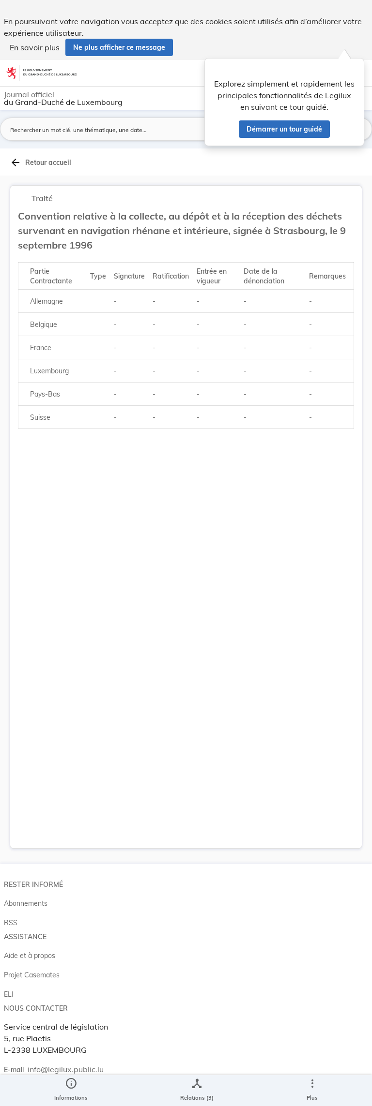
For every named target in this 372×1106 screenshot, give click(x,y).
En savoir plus (35, 47)
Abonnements (25, 903)
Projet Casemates (32, 975)
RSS (10, 922)
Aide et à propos (29, 955)
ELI (9, 994)
